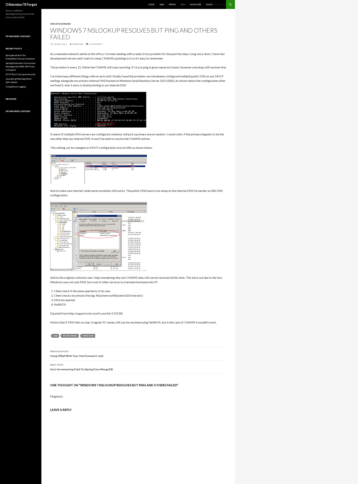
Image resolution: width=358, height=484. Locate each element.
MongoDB (195, 4)
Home (151, 4)
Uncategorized (60, 23)
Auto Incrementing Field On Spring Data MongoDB (81, 367)
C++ (183, 4)
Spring (172, 4)
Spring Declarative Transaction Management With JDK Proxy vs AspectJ (21, 66)
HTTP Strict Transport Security (20, 74)
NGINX (209, 4)
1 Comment (95, 44)
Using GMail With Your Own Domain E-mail (76, 353)
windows (88, 335)
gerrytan (77, 44)
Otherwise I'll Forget (21, 4)
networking (70, 335)
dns (55, 335)
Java (161, 4)
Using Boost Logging (16, 86)
